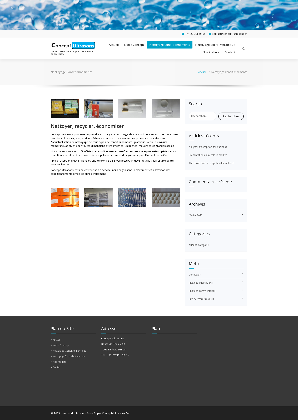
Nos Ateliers (211, 52)
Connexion (195, 274)
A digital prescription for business (208, 146)
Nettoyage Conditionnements (169, 45)
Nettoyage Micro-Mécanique (215, 45)
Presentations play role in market (208, 155)
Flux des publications (201, 282)
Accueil (114, 45)
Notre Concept (134, 45)
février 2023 (195, 215)
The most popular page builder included (211, 163)
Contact (230, 52)
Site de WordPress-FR (201, 299)
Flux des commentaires (202, 290)
